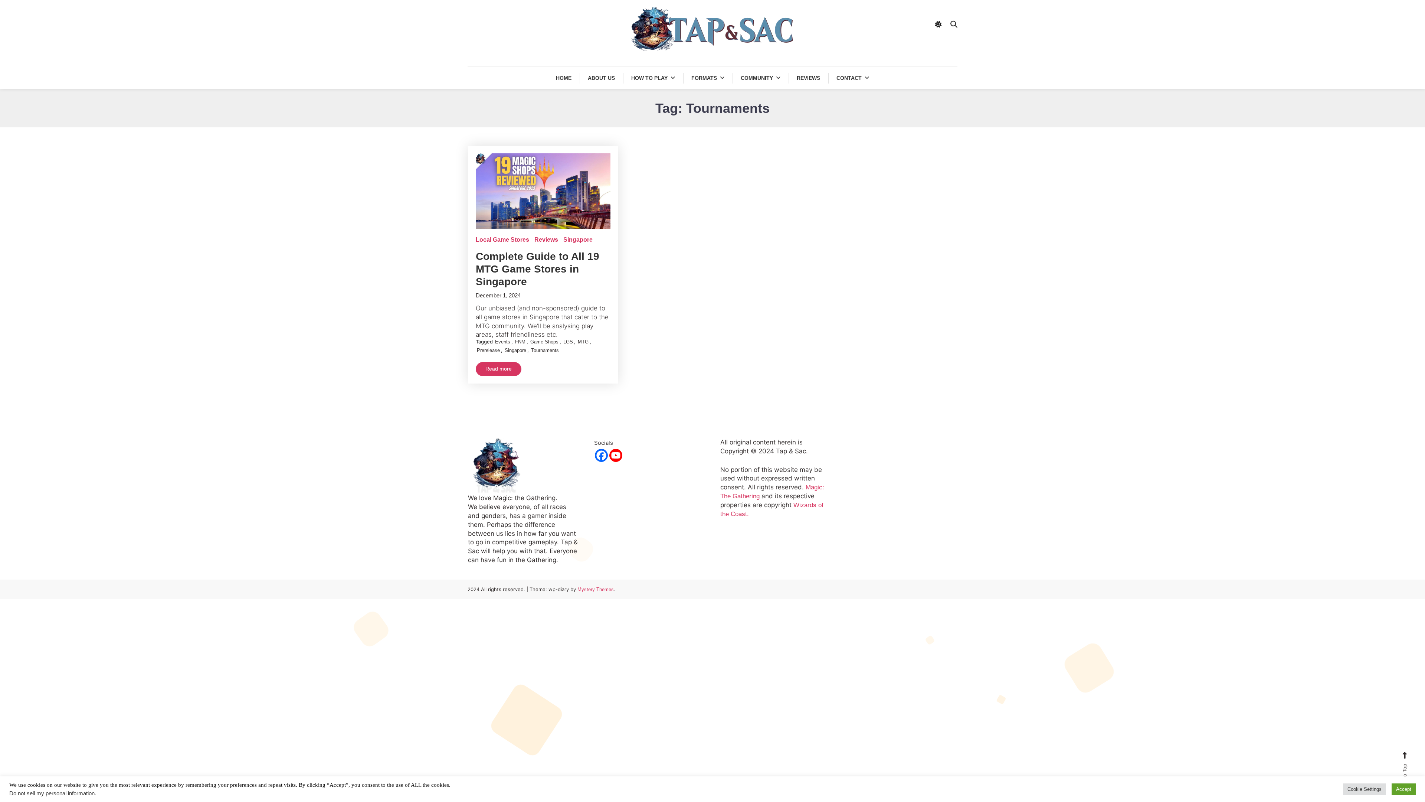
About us (601, 78)
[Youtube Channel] (615, 455)
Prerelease (488, 350)
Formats (704, 78)
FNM (520, 342)
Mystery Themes (595, 589)
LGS (568, 342)
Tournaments (545, 350)
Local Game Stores (502, 240)
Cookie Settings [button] (1364, 789)
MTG (583, 342)
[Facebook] (601, 455)
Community (757, 78)
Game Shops (544, 342)
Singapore (578, 240)
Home (563, 78)
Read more (498, 369)
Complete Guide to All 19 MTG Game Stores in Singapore (537, 269)
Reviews (808, 78)
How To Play (649, 78)
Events (502, 342)
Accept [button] (1403, 789)
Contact (849, 78)
